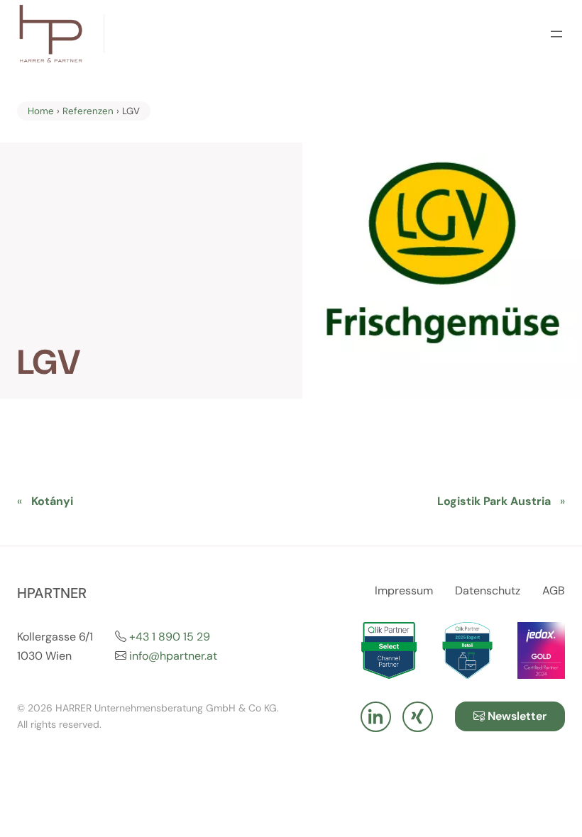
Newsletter (516, 716)
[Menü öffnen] (556, 34)
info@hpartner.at (173, 655)
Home (41, 111)
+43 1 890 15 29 (169, 636)
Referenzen (88, 111)
